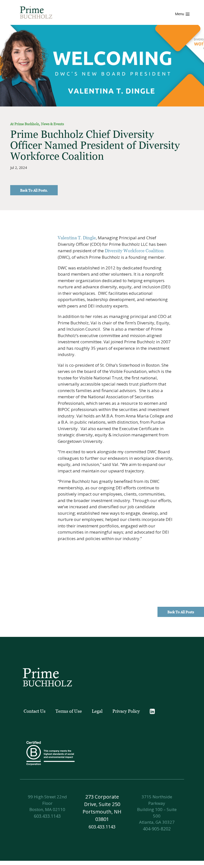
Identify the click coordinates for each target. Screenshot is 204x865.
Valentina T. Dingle (77, 237)
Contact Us (35, 711)
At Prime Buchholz (24, 124)
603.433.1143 (47, 816)
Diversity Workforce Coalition (134, 250)
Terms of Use (68, 711)
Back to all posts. (34, 190)
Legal (97, 711)
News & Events (52, 124)
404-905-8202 (157, 829)
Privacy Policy (126, 711)
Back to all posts (180, 612)
